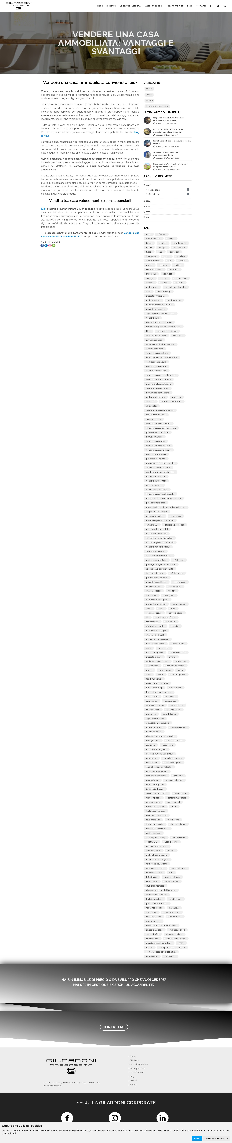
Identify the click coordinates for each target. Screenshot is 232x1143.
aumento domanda (155, 635)
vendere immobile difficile (158, 547)
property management (156, 577)
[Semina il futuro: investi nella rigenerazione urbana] (147, 154)
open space (151, 881)
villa (160, 252)
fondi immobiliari (153, 679)
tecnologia (151, 256)
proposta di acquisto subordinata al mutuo (165, 507)
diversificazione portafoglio (159, 767)
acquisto (181, 256)
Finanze (149, 100)
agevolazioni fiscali (155, 718)
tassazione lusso (178, 727)
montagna (151, 274)
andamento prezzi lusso (157, 661)
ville (169, 260)
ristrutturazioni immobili (157, 529)
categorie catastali (154, 727)
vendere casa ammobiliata (158, 379)
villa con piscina (153, 798)
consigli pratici (152, 740)
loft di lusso (151, 877)
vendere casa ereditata (157, 353)
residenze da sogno (155, 806)
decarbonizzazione (173, 758)
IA (147, 617)
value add (178, 776)
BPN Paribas (173, 820)
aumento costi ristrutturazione (160, 344)
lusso (148, 252)
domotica (174, 252)
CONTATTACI (114, 1027)
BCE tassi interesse (155, 886)
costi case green (154, 613)
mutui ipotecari (153, 300)
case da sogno (153, 802)
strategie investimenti (156, 776)
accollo (149, 282)
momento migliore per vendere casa (163, 326)
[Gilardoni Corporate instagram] (218, 6)
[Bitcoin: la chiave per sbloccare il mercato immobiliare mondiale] (147, 131)
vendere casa (152, 318)
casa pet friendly (154, 485)
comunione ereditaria (156, 362)
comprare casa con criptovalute (161, 952)
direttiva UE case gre (156, 630)
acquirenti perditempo (156, 511)
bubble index (176, 899)
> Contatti (132, 1080)
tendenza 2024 (153, 850)
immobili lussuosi (154, 872)
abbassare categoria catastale (160, 736)
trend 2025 (151, 912)
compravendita (153, 238)
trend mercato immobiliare (158, 555)
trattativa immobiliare (171, 401)
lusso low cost (173, 710)
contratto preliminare (156, 366)
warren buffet (152, 934)
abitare (171, 850)
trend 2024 (151, 595)
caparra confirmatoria (156, 370)
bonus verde (152, 696)
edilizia (178, 265)
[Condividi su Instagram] (50, 245)
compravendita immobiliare (159, 322)
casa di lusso (177, 705)
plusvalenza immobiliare (157, 432)
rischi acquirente (178, 824)
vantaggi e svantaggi (155, 837)
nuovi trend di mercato (156, 771)
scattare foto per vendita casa (160, 472)
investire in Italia (153, 916)
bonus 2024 (164, 648)
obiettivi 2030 (169, 714)
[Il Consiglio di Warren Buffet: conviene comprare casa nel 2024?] (147, 166)
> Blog (131, 1076)
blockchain (170, 956)
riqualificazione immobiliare (158, 943)
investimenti (151, 762)
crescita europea (172, 912)
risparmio (150, 745)
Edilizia (149, 95)
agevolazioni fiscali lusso (157, 723)
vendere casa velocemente (159, 304)
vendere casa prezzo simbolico (160, 375)
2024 (148, 648)
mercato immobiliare (156, 296)
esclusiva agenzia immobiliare (160, 542)
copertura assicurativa (176, 287)
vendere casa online (155, 441)
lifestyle (161, 234)
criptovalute (151, 956)
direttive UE (151, 525)
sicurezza (167, 274)
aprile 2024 (181, 661)
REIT (160, 674)
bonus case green (154, 652)
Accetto (197, 1138)
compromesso (153, 260)
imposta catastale (174, 780)
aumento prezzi (153, 591)
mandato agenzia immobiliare (160, 520)
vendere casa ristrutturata (158, 423)
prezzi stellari (173, 802)
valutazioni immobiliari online (159, 538)
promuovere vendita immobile (160, 463)
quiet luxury (151, 842)
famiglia (162, 247)
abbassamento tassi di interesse (161, 890)
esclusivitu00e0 (179, 868)
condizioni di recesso (156, 454)
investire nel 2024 (154, 930)
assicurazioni (152, 287)
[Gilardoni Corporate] (18, 6)
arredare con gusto (155, 868)
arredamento (180, 243)
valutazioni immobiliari (156, 533)
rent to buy (176, 516)
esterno (179, 282)
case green (169, 595)
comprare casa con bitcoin (172, 947)
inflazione (177, 335)
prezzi (149, 670)
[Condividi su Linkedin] (46, 245)
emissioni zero (175, 613)
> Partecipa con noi (137, 1068)
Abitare (149, 89)
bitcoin (149, 947)
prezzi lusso (165, 670)
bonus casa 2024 (154, 687)
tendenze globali (154, 908)
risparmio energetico (156, 604)
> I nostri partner (135, 1072)
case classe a (179, 604)
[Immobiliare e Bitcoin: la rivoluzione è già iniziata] (147, 143)
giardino (164, 282)
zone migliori (175, 586)
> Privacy (132, 1084)
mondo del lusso (172, 877)
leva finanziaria (153, 820)
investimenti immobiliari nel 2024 (161, 925)
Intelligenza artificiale (165, 617)
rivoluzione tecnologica (157, 859)
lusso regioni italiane (175, 665)
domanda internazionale (157, 639)
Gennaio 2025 (154, 194)
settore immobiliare (177, 798)
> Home (132, 1056)
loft (171, 872)
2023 (180, 670)
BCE (174, 806)
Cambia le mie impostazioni (216, 1138)
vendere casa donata (156, 481)
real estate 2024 (177, 930)
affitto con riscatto (154, 516)
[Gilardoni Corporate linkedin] (225, 6)
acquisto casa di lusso (156, 582)
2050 (173, 608)
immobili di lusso (153, 586)
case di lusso (180, 582)
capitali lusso (152, 665)
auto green (151, 758)
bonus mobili (175, 687)
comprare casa (153, 921)
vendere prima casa (155, 551)
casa (148, 234)
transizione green (173, 762)
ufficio (149, 247)
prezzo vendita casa (155, 503)
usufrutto (176, 397)
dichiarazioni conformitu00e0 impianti (163, 498)
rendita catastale (174, 740)
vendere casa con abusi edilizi (160, 410)
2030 (161, 608)
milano (172, 657)
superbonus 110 (153, 419)
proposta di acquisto (155, 459)
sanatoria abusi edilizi (156, 414)
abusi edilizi (151, 406)
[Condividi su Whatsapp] (53, 245)
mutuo (164, 278)
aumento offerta (177, 652)
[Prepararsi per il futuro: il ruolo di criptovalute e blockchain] (147, 120)
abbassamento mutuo (156, 894)
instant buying (164, 291)
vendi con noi (179, 837)
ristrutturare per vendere (157, 393)
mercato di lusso (154, 657)
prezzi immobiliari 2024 (156, 903)
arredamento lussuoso (156, 846)
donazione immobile (155, 476)
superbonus (170, 701)
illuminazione (181, 278)
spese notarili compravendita (159, 569)
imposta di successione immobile (161, 357)
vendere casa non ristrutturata (160, 494)
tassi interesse (174, 300)
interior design (152, 710)
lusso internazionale (155, 643)
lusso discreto (171, 842)
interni (149, 243)
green (166, 256)
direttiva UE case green (157, 599)
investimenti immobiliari (157, 683)
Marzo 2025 (154, 190)
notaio (149, 265)
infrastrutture (152, 938)
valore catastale (153, 731)
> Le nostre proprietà (138, 1064)
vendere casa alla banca (157, 388)
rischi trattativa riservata (157, 828)
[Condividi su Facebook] (42, 245)
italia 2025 (174, 908)
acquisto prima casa (155, 309)
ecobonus (170, 696)
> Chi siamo (133, 1060)
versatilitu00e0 (171, 881)
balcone (163, 265)
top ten (171, 591)
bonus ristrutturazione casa (158, 692)
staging (163, 243)
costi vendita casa (154, 349)
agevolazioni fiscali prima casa (160, 313)
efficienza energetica (174, 525)
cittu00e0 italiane (174, 934)
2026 (148, 608)
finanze (182, 260)
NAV (148, 674)
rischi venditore (153, 833)
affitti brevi (178, 560)
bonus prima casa (154, 437)
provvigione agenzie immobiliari (160, 564)
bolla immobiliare (154, 899)
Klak (148, 291)
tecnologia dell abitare (156, 864)
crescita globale (178, 674)
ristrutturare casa (154, 340)
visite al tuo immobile (156, 335)
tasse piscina (180, 793)
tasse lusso (168, 745)
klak (148, 331)
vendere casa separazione (158, 450)
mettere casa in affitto (156, 560)
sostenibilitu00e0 (154, 269)
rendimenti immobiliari (156, 815)
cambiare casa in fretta (156, 489)
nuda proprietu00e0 (155, 397)
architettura (179, 247)
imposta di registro (155, 784)
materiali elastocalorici (156, 855)
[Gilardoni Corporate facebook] (211, 6)
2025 (181, 943)
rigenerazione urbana (175, 938)
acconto (150, 401)
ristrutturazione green (156, 749)
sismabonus (151, 701)
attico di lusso (174, 916)
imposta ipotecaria (154, 789)
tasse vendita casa (154, 573)
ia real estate (152, 621)
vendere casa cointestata (158, 445)
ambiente (174, 269)
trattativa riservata (154, 824)
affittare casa (177, 573)
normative (151, 714)
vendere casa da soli (167, 331)
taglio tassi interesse (155, 811)
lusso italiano (178, 643)
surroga (149, 278)
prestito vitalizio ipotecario (158, 384)
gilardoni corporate (155, 626)
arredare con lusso (155, 705)
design (171, 238)
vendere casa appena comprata (161, 428)
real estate (170, 621)
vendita (175, 626)
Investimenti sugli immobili (157, 106)
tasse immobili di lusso (156, 793)
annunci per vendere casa (158, 467)
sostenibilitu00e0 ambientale (159, 754)
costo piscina (152, 780)
